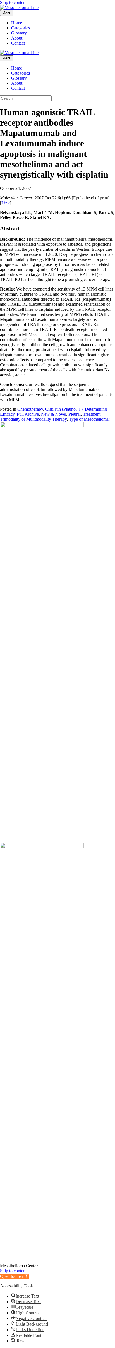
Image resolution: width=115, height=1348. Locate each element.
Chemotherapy (30, 409)
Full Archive (28, 414)
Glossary (19, 33)
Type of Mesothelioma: (89, 419)
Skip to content (13, 2)
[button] (14, 1276)
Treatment (91, 414)
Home (16, 22)
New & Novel (53, 414)
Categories (20, 28)
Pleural (74, 414)
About (16, 38)
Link (5, 203)
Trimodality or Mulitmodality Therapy (33, 419)
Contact (18, 43)
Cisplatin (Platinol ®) (64, 409)
